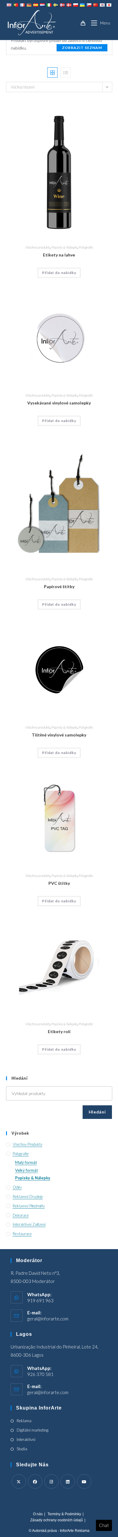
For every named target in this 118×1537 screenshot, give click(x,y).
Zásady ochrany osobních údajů (56, 1520)
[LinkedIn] (68, 1481)
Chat (104, 1525)
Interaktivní (26, 1439)
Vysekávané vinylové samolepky (59, 402)
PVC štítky (59, 883)
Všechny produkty (37, 247)
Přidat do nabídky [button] (59, 272)
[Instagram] (51, 1481)
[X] (18, 1481)
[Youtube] (84, 1481)
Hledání (97, 1111)
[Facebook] (35, 1481)
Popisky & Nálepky (64, 247)
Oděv (17, 1187)
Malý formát (26, 1162)
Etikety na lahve (59, 254)
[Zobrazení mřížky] (52, 72)
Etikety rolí (59, 1031)
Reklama (24, 1420)
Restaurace (22, 1233)
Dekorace (21, 1215)
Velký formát (26, 1170)
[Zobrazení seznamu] (66, 72)
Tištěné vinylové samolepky (59, 734)
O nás (38, 1514)
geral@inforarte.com (47, 1318)
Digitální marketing (32, 1430)
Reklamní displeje (28, 1196)
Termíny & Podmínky (64, 1514)
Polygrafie (86, 247)
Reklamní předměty (29, 1206)
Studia (22, 1448)
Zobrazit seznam (82, 47)
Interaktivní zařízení (29, 1224)
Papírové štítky (59, 586)
